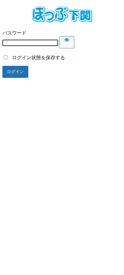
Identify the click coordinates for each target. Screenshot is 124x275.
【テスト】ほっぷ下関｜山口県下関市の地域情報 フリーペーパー (62, 14)
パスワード (14, 32)
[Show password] (66, 42)
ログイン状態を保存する (36, 57)
